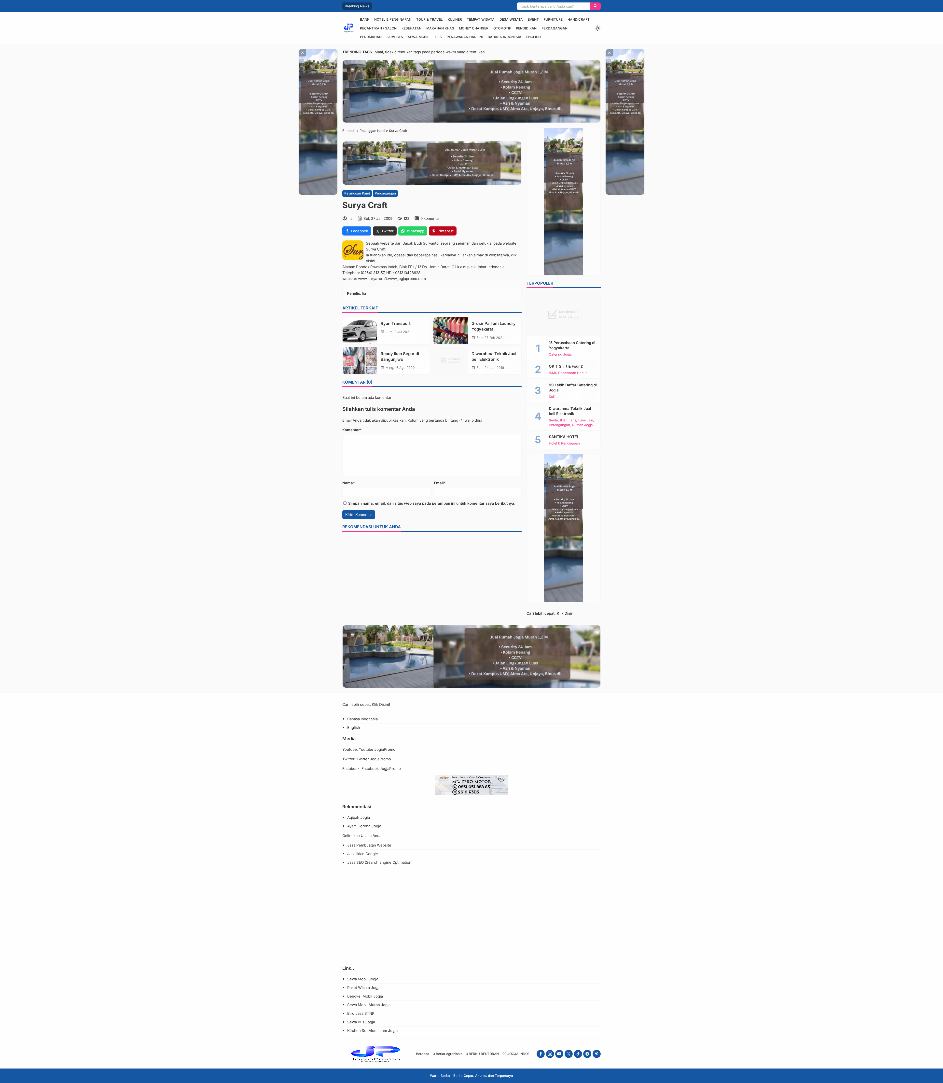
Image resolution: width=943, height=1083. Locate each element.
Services (395, 37)
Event (533, 19)
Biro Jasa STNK (360, 1013)
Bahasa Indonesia (504, 37)
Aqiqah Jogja (358, 817)
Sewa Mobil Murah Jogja (368, 1004)
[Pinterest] (597, 1054)
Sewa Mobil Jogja (362, 979)
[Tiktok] (578, 1054)
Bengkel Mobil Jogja (365, 996)
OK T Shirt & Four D (566, 366)
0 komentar (430, 218)
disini (370, 261)
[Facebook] (541, 1054)
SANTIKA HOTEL (564, 436)
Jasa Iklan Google (362, 853)
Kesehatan (411, 28)
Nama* (348, 483)
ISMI (552, 373)
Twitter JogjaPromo (374, 759)
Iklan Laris (568, 420)
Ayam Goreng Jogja (364, 826)
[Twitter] (569, 1054)
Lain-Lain (585, 420)
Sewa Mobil (418, 37)
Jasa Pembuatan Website (369, 845)
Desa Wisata (511, 19)
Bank (364, 19)
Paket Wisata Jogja (363, 987)
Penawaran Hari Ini (465, 37)
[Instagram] (550, 1054)
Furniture (553, 19)
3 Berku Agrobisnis (447, 1054)
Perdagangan (554, 28)
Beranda (422, 1054)
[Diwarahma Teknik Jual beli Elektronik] (450, 360)
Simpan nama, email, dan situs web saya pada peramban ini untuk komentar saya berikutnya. (431, 503)
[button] (595, 6)
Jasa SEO (355, 862)
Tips (438, 37)
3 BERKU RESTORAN (482, 1054)
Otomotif (502, 28)
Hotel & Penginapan (392, 19)
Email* (440, 483)
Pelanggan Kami (357, 193)
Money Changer (473, 28)
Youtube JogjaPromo (377, 749)
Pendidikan (526, 28)
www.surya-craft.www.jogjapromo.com (392, 278)
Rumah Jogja (582, 425)
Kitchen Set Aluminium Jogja (372, 1030)
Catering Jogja (560, 354)
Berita (553, 420)
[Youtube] (559, 1054)
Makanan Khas (440, 28)
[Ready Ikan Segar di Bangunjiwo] (360, 360)
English (533, 37)
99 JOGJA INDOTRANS (520, 1054)
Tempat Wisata (481, 19)
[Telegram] (587, 1054)
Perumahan (371, 37)
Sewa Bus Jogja (361, 1022)
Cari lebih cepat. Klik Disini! (551, 613)
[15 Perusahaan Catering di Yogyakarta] (563, 314)
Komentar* (352, 430)
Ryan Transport (396, 323)
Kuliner (455, 19)
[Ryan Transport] (360, 330)
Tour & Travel (429, 19)
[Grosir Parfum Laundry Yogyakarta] (450, 330)
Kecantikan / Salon (378, 28)
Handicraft (579, 19)
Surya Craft (376, 249)
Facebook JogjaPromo (381, 768)
